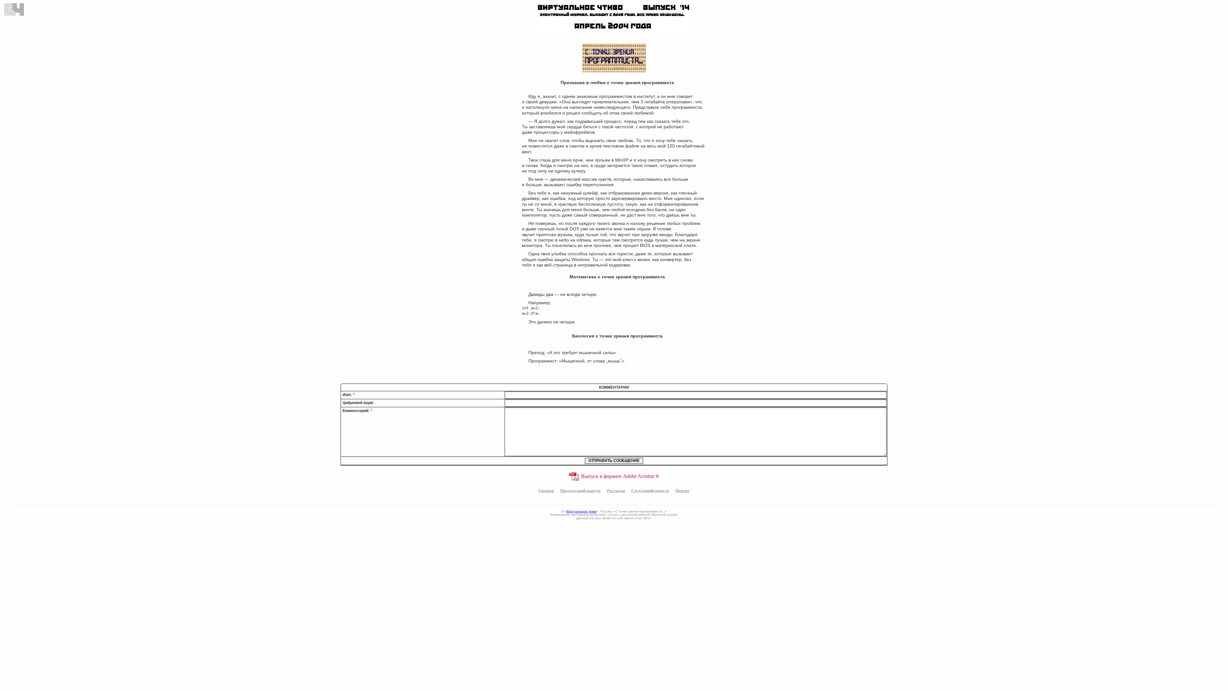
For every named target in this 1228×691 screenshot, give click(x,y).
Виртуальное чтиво (582, 511)
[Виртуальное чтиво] (14, 9)
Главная (546, 490)
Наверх (682, 490)
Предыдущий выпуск (580, 490)
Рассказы (616, 490)
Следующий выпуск (650, 490)
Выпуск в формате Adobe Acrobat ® (620, 476)
